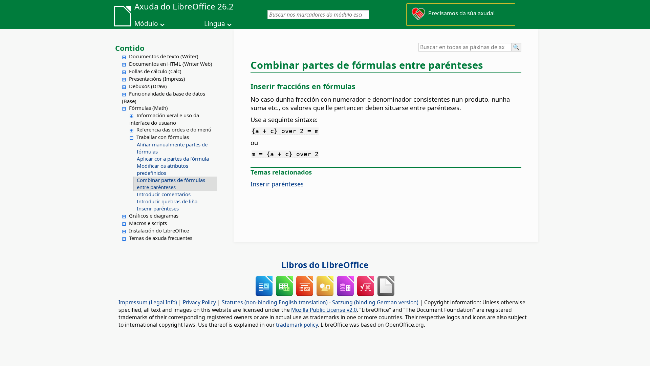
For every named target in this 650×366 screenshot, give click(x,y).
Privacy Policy (199, 302)
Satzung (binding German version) (375, 302)
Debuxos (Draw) (148, 86)
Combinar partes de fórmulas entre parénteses (171, 183)
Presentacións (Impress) (157, 78)
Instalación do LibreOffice (159, 230)
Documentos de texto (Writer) (163, 56)
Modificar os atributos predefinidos (162, 169)
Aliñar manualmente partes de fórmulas (172, 148)
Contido (130, 48)
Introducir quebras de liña (167, 201)
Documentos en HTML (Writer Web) (170, 63)
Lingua (214, 23)
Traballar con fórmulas (162, 137)
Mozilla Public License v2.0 (324, 309)
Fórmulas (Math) (148, 107)
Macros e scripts (148, 223)
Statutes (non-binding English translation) (275, 302)
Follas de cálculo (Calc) (155, 71)
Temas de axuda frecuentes (160, 238)
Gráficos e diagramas (153, 215)
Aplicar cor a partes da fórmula (173, 158)
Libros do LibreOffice (325, 264)
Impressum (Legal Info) (147, 302)
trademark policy (297, 324)
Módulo (146, 23)
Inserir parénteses (158, 208)
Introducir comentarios (164, 194)
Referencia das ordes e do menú (173, 129)
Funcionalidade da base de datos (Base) (163, 97)
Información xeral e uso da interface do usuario (164, 119)
